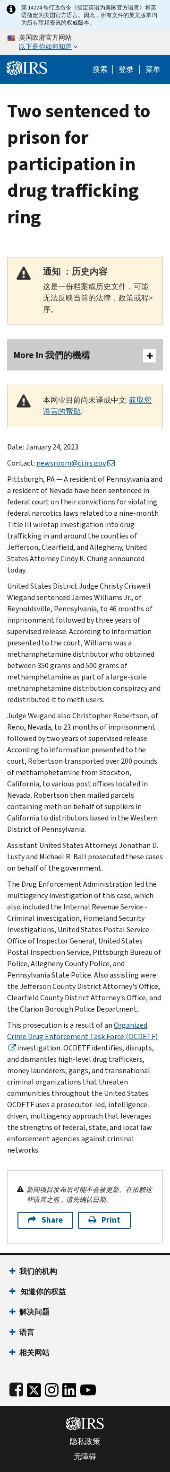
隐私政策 (85, 1441)
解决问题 (34, 1312)
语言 (26, 1332)
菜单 (153, 69)
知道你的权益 (42, 1291)
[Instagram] (52, 1388)
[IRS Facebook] (16, 1388)
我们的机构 (38, 1271)
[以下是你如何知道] (85, 42)
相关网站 (34, 1352)
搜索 (100, 69)
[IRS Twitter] (34, 1388)
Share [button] (52, 1220)
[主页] (27, 67)
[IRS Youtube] (88, 1388)
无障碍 (85, 1457)
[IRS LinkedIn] (69, 1388)
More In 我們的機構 (52, 355)
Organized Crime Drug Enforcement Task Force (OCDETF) (82, 1030)
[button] (126, 69)
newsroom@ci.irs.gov (71, 463)
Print (111, 1220)
